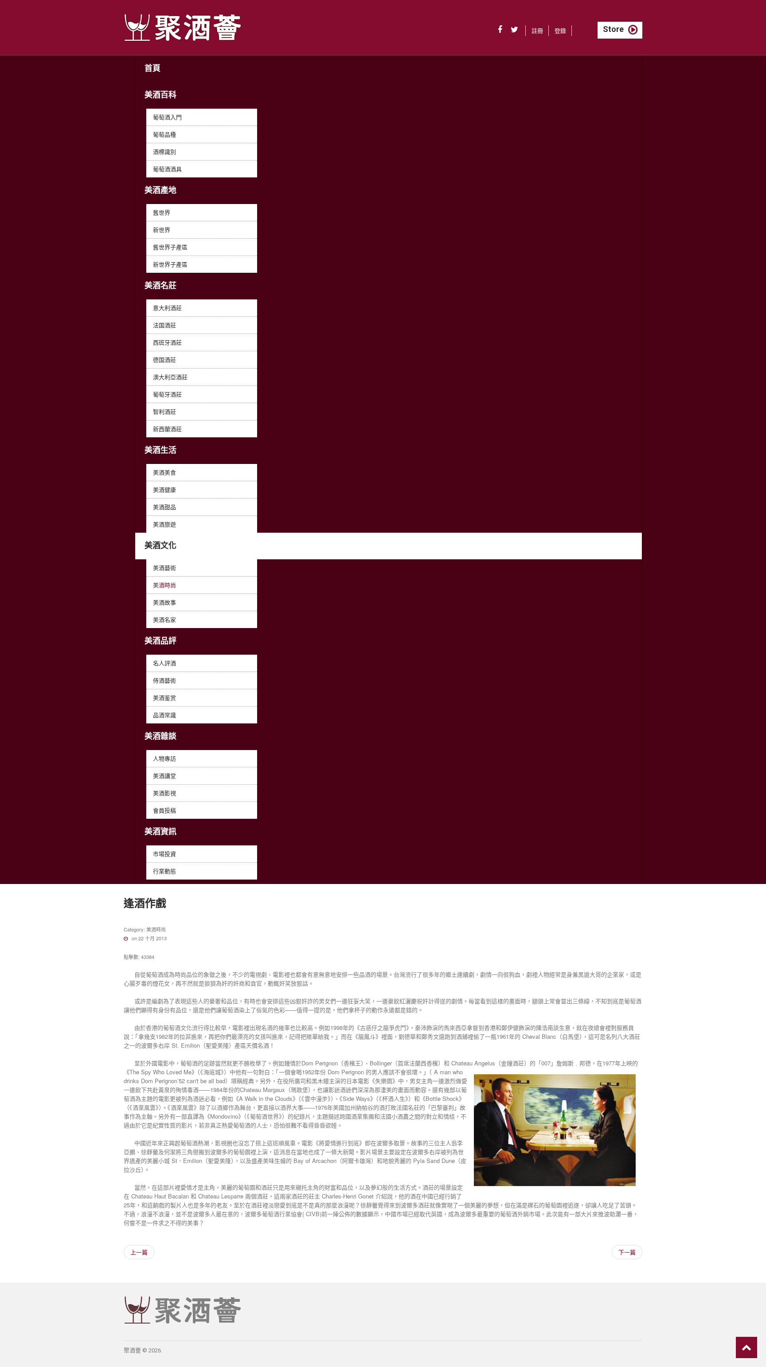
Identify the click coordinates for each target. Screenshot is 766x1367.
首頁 (152, 68)
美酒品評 (160, 640)
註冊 (537, 30)
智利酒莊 (164, 411)
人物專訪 (164, 758)
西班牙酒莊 (167, 342)
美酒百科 (160, 94)
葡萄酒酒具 (167, 169)
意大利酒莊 (167, 307)
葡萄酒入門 (167, 117)
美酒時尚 (164, 585)
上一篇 (139, 1252)
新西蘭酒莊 (167, 428)
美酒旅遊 (164, 524)
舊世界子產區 (170, 247)
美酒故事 (164, 602)
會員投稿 (164, 810)
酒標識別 (164, 151)
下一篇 (627, 1252)
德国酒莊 (164, 359)
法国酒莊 (164, 325)
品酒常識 (164, 715)
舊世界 (161, 212)
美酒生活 (160, 450)
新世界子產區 (170, 264)
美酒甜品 (164, 507)
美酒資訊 (160, 831)
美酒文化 (160, 545)
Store (613, 29)
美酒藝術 (164, 567)
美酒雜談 (160, 736)
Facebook (500, 30)
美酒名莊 (160, 285)
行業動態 (164, 871)
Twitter (514, 30)
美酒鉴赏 (164, 697)
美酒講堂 (164, 775)
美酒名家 (164, 619)
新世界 (161, 229)
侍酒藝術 (164, 680)
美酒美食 (164, 472)
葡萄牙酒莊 (167, 394)
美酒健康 (164, 489)
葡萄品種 (164, 134)
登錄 (560, 30)
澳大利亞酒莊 (170, 377)
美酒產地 (160, 190)
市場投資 (164, 853)
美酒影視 (164, 793)
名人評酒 (164, 663)
